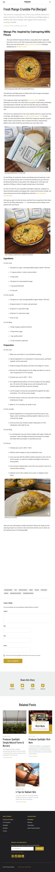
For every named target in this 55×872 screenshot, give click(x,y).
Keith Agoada (9, 757)
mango (31, 590)
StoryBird (5, 828)
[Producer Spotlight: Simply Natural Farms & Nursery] (14, 722)
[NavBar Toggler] (4, 2)
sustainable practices (28, 593)
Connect (5, 831)
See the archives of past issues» (17, 852)
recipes (6, 593)
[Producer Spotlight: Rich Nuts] (40, 722)
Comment (6, 611)
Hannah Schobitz (9, 26)
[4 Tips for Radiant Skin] (27, 774)
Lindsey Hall (35, 756)
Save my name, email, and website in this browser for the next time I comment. (23, 655)
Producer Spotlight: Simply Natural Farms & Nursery (13, 742)
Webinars (30, 822)
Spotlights (5, 825)
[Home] (27, 2)
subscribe (39, 848)
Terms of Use (21, 867)
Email (5, 635)
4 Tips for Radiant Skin (26, 791)
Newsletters (30, 819)
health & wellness (23, 590)
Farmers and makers (8, 819)
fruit (15, 590)
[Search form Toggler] (50, 2)
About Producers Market (34, 828)
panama (37, 590)
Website (5, 645)
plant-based (44, 590)
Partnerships (31, 825)
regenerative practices (15, 593)
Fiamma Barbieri (23, 801)
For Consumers (6, 822)
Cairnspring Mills (8, 590)
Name (5, 626)
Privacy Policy (28, 867)
